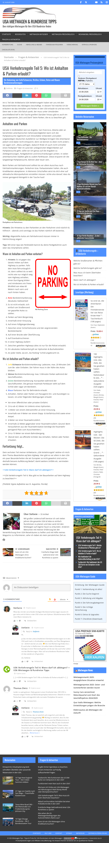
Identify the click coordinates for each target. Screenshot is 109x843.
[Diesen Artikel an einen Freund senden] (56, 95)
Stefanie (9, 88)
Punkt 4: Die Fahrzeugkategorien (89, 602)
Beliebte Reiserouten (85, 116)
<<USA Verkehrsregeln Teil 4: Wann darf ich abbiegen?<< (28, 470)
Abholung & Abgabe (34, 45)
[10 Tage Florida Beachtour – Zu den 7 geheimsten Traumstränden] (90, 233)
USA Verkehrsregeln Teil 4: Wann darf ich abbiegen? (89, 539)
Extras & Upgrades (89, 45)
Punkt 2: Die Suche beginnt (87, 594)
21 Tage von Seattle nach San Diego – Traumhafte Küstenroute (88, 212)
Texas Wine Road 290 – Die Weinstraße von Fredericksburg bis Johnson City (24, 807)
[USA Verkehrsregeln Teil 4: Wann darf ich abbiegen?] (90, 531)
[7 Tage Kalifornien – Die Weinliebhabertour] (90, 134)
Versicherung (72, 45)
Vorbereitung (7, 45)
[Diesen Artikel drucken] (65, 95)
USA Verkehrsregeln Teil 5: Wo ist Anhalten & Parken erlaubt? (89, 552)
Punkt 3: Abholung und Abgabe (89, 598)
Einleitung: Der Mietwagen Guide (89, 585)
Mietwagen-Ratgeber (39, 34)
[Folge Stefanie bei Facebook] (4, 540)
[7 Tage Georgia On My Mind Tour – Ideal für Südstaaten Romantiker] (90, 159)
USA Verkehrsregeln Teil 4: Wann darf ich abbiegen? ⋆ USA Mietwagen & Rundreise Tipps (41, 669)
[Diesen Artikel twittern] (17, 95)
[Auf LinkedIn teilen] (27, 95)
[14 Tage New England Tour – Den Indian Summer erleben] (8, 781)
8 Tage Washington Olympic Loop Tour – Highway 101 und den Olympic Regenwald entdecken (89, 186)
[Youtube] (96, 2)
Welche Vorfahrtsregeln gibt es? (88, 268)
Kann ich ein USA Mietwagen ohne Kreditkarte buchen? (51, 822)
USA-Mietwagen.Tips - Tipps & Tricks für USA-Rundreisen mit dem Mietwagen (35, 838)
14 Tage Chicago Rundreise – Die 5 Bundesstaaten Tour (23, 821)
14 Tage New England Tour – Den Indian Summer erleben (23, 779)
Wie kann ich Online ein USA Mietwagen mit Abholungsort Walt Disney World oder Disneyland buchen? (53, 789)
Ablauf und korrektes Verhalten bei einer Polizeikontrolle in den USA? (54, 802)
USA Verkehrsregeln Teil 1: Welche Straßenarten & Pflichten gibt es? (90, 546)
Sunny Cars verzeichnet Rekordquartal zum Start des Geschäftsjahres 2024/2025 (87, 695)
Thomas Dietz (38, 712)
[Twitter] (86, 2)
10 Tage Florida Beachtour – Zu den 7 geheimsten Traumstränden (88, 236)
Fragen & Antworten (11, 39)
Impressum (80, 833)
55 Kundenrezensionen (99, 420)
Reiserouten (20, 34)
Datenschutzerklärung (97, 833)
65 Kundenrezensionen (99, 495)
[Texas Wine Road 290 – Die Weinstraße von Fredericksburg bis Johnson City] (8, 807)
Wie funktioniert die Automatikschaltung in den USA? (89, 557)
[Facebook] (80, 2)
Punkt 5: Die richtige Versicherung (84, 608)
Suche (19, 45)
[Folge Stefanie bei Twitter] (8, 540)
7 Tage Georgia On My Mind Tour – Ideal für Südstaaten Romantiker (89, 162)
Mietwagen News (85, 670)
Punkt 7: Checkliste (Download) (88, 619)
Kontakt (58, 833)
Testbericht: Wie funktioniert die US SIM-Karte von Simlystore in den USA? (90, 564)
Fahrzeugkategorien (54, 45)
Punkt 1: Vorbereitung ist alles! (88, 589)
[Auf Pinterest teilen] (36, 95)
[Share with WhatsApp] (46, 95)
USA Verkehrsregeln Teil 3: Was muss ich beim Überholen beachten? (53, 796)
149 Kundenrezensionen (97, 342)
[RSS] (101, 2)
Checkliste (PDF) (8, 50)
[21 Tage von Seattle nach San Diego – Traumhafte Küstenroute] (90, 208)
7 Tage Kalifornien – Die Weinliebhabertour (84, 138)
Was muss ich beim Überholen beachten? (87, 274)
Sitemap (69, 833)
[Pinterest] (91, 2)
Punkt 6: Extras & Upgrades (87, 614)
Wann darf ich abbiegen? (85, 280)
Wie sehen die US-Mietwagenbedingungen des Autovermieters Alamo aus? (49, 815)
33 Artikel (44, 514)
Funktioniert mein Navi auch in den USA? (54, 783)
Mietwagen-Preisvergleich (63, 34)
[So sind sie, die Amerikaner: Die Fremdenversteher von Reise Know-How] (81, 318)
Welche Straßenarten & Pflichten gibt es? (88, 262)
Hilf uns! (48, 833)
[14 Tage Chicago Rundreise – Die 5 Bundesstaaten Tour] (8, 822)
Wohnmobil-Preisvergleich (90, 34)
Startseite (6, 34)
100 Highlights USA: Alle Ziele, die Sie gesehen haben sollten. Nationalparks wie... (99, 366)
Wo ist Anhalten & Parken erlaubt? (89, 284)
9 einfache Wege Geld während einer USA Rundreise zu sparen (54, 808)
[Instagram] (106, 2)
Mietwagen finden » (90, 106)
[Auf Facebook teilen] (7, 95)
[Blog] (81, 838)
